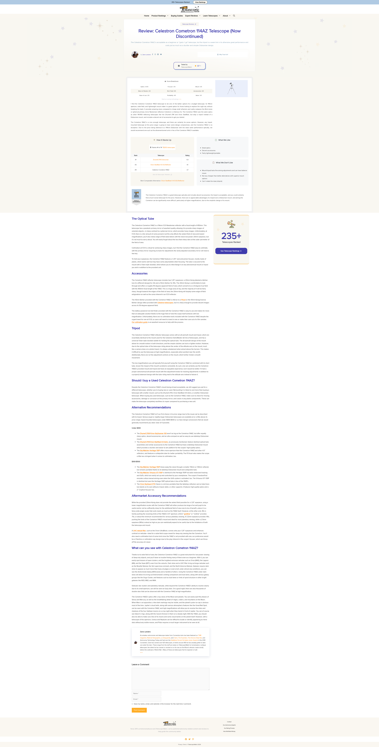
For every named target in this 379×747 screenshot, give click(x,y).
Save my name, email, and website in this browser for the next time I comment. (162, 704)
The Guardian (182, 638)
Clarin (176, 638)
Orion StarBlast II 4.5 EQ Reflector (172, 181)
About (225, 15)
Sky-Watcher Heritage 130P (150, 450)
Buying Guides (177, 15)
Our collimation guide (140, 322)
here (180, 99)
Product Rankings (159, 15)
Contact (229, 722)
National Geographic (153, 638)
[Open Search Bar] (234, 16)
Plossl (183, 300)
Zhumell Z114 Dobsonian (161, 160)
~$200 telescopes (168, 147)
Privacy (180, 744)
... (141, 651)
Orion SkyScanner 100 (158, 433)
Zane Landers (147, 55)
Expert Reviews (191, 15)
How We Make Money (229, 731)
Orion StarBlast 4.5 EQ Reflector (161, 165)
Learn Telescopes (210, 15)
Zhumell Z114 (144, 442)
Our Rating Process (229, 728)
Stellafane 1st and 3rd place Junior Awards (184, 640)
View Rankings (200, 2)
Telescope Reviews (188, 24)
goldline (187, 514)
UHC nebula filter (139, 530)
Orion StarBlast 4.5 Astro (159, 442)
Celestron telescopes (165, 302)
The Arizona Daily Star (195, 638)
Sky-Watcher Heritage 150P (150, 467)
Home (146, 15)
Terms (184, 744)
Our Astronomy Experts (229, 725)
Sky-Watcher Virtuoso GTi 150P (151, 472)
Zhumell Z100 (145, 433)
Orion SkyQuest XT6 (147, 484)
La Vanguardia (165, 638)
